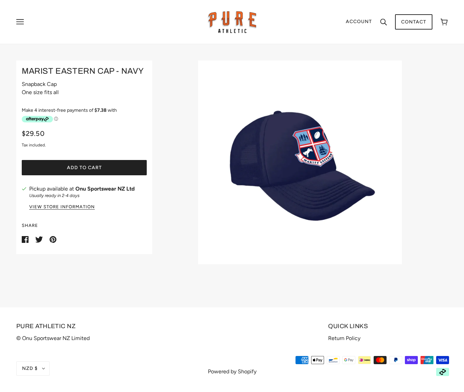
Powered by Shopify (232, 371)
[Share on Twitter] (40, 239)
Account (359, 21)
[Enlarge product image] (299, 162)
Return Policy (344, 338)
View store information (62, 206)
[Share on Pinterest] (53, 239)
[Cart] (444, 22)
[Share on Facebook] (26, 239)
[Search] (383, 22)
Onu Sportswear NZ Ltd (105, 188)
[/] (232, 21)
